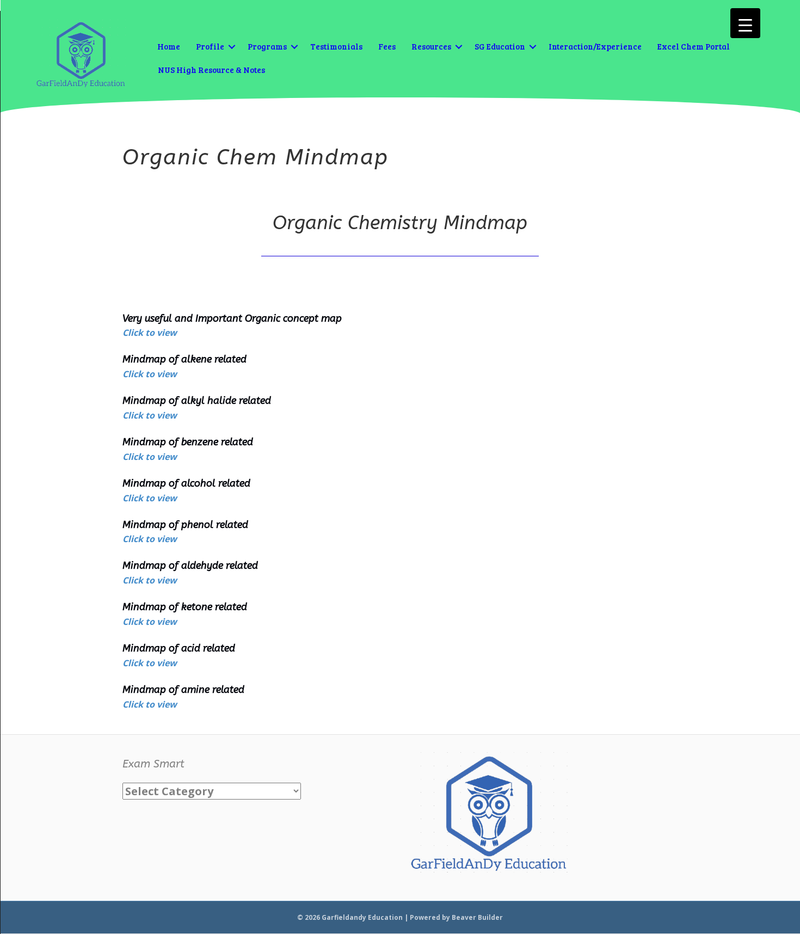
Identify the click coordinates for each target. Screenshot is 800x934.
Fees (387, 46)
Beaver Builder (477, 917)
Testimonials (336, 46)
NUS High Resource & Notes (211, 69)
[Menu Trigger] (745, 23)
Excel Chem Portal (693, 46)
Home (168, 46)
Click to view (149, 333)
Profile (210, 46)
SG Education (500, 46)
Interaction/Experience (595, 46)
